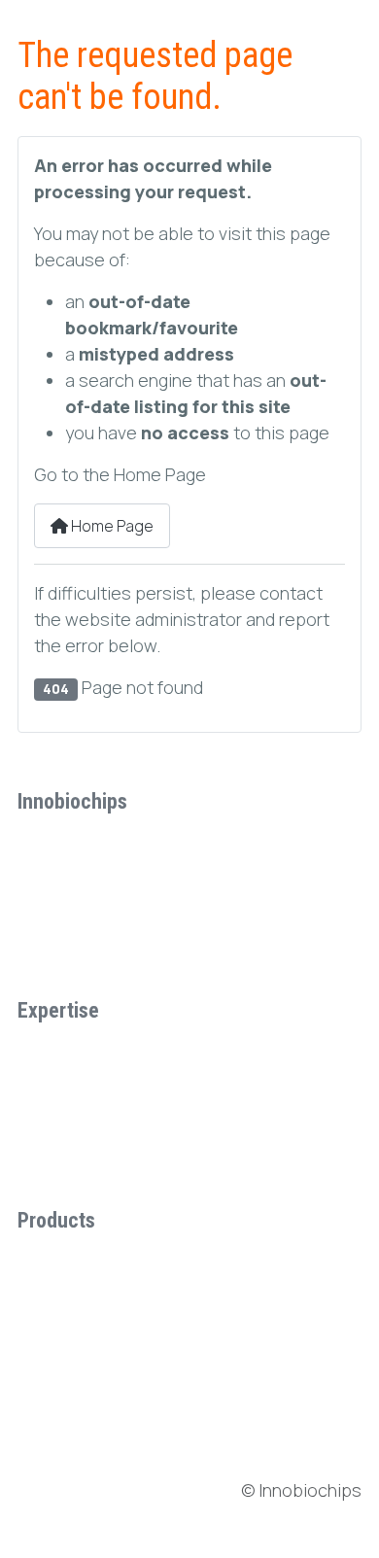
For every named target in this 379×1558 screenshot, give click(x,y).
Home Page (111, 526)
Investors (71, 1378)
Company (66, 841)
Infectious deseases (107, 1128)
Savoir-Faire (76, 919)
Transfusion (75, 1089)
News (53, 1419)
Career (58, 958)
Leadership (73, 880)
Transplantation (88, 1050)
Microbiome (75, 1167)
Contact (62, 1458)
